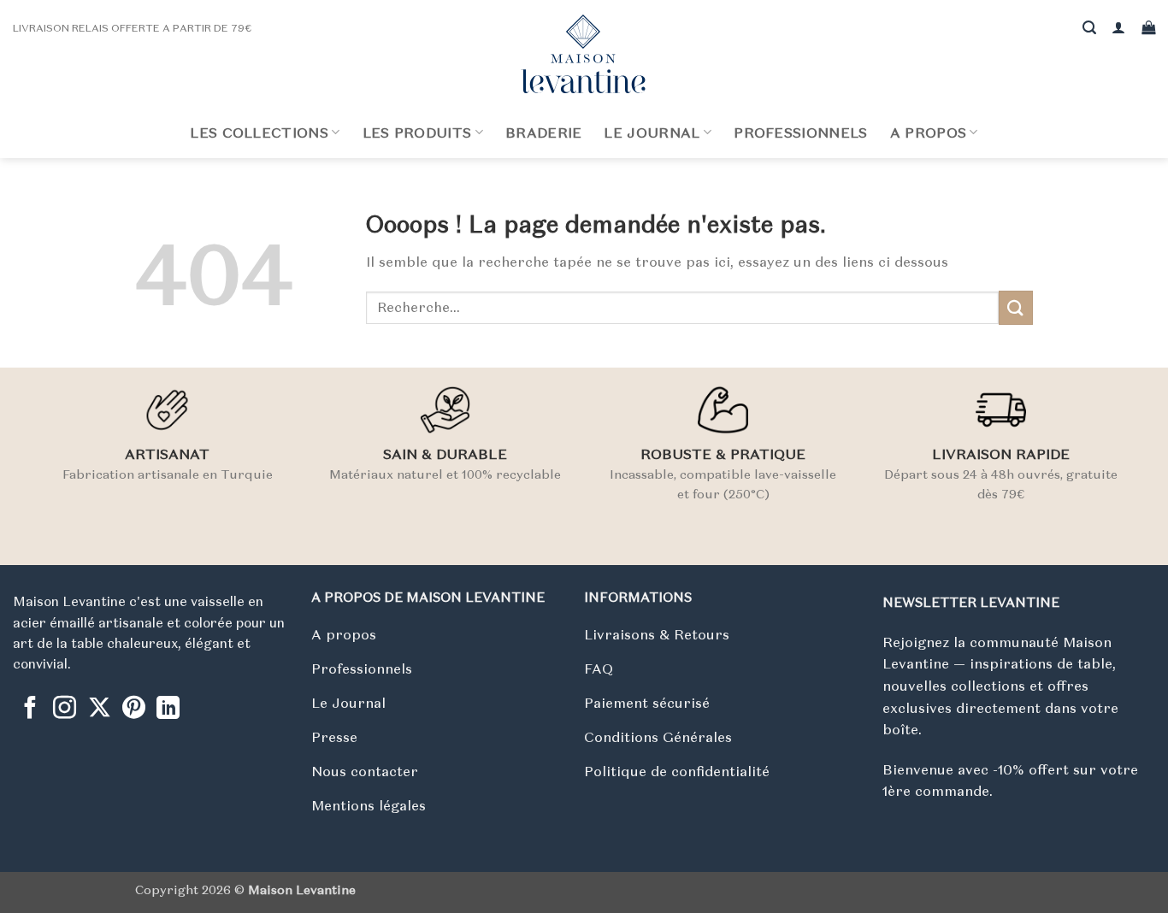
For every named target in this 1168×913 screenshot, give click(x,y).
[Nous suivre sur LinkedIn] (168, 709)
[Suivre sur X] (99, 709)
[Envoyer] (1016, 307)
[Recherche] (1089, 27)
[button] (1118, 27)
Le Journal (651, 132)
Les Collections (259, 132)
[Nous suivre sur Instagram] (64, 709)
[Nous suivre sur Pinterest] (133, 709)
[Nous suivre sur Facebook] (30, 709)
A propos (928, 132)
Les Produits (417, 132)
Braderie (543, 132)
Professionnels (800, 132)
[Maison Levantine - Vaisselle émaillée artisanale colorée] (584, 54)
